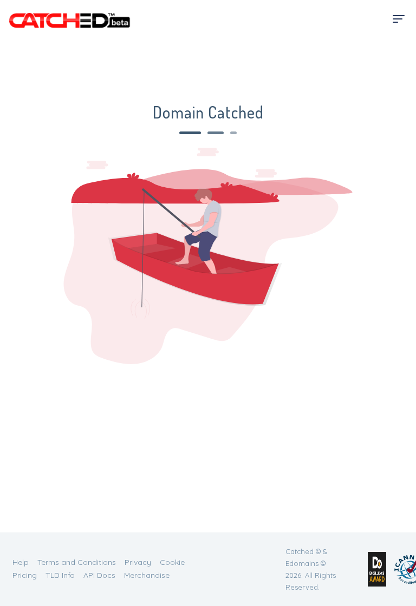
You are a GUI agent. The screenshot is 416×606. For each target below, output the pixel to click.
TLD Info (60, 575)
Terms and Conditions (76, 562)
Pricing (24, 575)
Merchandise (147, 575)
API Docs (99, 575)
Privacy (138, 562)
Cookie (172, 562)
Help (20, 562)
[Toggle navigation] (398, 19)
